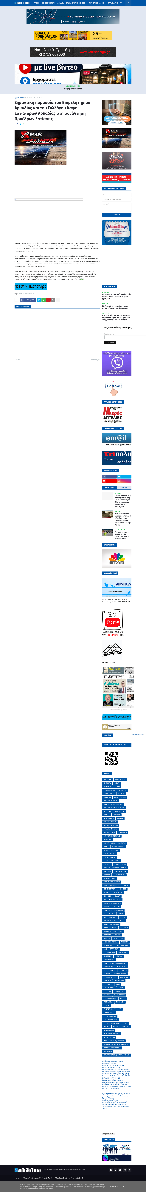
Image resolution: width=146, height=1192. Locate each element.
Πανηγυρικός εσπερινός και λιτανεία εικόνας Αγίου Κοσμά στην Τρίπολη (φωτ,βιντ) (116, 296)
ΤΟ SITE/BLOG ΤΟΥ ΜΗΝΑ (112, 1009)
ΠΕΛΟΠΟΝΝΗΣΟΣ (109, 970)
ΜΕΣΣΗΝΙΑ (124, 942)
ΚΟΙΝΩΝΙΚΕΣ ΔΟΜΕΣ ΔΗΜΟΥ (113, 931)
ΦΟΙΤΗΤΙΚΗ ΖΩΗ (109, 1037)
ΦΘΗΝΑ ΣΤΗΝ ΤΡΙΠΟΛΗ (121, 1027)
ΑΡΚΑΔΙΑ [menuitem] (61, 3)
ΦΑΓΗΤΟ (107, 1027)
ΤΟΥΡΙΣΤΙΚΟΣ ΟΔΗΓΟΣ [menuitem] (96, 3)
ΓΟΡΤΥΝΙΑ (107, 864)
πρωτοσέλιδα (114, 709)
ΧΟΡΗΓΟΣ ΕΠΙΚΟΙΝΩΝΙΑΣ (112, 1048)
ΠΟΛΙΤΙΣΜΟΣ (124, 977)
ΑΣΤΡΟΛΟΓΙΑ (123, 832)
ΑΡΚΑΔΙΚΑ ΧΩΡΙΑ (109, 832)
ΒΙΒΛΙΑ (106, 847)
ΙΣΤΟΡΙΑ (122, 917)
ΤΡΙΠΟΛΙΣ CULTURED (110, 1020)
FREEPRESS (107, 787)
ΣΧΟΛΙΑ (124, 488)
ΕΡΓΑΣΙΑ (106, 907)
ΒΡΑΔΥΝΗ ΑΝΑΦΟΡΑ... (111, 850)
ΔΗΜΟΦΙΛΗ (109, 488)
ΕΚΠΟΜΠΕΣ (107, 896)
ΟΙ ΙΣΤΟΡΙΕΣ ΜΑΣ (109, 952)
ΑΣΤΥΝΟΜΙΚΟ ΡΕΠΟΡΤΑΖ (112, 836)
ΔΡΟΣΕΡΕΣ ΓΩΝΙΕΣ (110, 878)
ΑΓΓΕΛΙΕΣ (121, 794)
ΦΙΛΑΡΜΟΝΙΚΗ (109, 1030)
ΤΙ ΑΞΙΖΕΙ (106, 1005)
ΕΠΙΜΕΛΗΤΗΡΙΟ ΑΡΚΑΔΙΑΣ (33, 98)
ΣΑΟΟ (118, 984)
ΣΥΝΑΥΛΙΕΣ (107, 991)
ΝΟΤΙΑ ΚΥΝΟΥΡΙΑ (122, 945)
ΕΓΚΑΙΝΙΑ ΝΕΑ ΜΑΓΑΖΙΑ (111, 885)
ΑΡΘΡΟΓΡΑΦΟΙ (109, 818)
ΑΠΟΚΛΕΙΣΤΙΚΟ (119, 811)
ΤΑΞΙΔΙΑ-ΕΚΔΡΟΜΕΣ (110, 998)
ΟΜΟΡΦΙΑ (119, 956)
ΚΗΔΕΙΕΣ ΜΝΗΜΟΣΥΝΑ (111, 924)
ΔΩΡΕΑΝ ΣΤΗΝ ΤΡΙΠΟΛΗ (112, 882)
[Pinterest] (48, 300)
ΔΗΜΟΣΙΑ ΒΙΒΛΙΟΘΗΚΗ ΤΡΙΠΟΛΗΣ (115, 868)
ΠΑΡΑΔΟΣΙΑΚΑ (108, 967)
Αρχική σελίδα (19, 98)
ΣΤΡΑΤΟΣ (121, 988)
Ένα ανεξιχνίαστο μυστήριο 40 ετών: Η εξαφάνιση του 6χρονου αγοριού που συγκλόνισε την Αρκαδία (123, 519)
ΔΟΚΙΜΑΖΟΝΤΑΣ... (119, 875)
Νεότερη (18, 360)
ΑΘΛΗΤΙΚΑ (107, 797)
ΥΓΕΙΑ (125, 1023)
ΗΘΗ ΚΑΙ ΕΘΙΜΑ (109, 914)
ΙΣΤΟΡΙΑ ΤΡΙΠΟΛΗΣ (110, 921)
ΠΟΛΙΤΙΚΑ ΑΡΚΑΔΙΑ (120, 974)
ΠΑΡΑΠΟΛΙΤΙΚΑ (121, 967)
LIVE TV (117, 787)
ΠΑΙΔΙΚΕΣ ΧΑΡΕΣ (109, 960)
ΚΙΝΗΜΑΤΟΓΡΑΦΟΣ (110, 928)
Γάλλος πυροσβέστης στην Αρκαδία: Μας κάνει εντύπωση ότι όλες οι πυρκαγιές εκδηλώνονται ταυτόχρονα (123, 501)
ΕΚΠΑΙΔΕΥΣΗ (118, 892)
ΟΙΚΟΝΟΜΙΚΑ (123, 952)
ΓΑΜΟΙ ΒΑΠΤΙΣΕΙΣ (109, 854)
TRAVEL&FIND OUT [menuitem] (115, 3)
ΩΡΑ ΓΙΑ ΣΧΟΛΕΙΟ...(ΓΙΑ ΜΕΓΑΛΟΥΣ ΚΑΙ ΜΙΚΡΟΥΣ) (116, 1055)
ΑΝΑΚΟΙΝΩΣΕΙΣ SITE (110, 801)
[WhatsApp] (23, 124)
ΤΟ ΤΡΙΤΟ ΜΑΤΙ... (109, 1013)
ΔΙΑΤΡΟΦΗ (107, 871)
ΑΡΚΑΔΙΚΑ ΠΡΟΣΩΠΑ (110, 829)
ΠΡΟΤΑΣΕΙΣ (107, 981)
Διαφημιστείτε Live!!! (73, 89)
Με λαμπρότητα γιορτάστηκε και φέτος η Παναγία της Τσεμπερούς (115, 307)
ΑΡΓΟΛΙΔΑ (117, 815)
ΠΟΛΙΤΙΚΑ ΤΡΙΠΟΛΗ (110, 977)
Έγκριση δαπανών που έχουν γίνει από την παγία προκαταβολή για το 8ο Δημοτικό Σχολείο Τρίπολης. (116, 1096)
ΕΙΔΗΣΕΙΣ (125, 885)
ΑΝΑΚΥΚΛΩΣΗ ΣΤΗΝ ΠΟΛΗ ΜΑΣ (114, 808)
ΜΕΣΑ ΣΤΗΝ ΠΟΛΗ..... (110, 942)
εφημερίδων (124, 709)
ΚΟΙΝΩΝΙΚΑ (124, 928)
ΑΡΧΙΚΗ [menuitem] (36, 3)
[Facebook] (17, 124)
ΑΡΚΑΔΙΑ (120, 818)
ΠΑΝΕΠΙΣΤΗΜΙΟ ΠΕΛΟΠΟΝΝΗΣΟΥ (115, 963)
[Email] (53, 300)
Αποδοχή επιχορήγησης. (110, 1100)
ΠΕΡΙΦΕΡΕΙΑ (123, 970)
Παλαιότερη (95, 360)
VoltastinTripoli (28, 1178)
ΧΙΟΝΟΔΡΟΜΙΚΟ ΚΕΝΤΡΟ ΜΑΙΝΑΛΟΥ (116, 1044)
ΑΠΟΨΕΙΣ (107, 815)
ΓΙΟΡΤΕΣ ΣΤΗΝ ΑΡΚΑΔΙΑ (111, 861)
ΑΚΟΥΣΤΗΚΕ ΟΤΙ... (120, 797)
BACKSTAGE (107, 779)
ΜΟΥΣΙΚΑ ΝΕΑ (108, 945)
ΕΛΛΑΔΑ (117, 896)
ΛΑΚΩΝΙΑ (107, 938)
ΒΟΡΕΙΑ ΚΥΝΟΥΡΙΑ (118, 847)
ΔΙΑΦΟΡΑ (107, 875)
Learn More (114, 1187)
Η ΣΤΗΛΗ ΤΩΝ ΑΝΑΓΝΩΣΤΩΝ (113, 910)
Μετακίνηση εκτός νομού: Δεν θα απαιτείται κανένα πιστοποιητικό (122, 535)
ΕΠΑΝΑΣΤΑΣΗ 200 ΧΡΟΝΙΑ (112, 900)
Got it (124, 1187)
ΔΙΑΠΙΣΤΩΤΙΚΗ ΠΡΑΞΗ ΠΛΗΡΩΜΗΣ (113, 1065)
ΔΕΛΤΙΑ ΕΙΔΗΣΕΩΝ (120, 864)
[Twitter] (20, 124)
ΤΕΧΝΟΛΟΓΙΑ (108, 1002)
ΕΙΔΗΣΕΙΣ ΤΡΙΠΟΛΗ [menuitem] (48, 3)
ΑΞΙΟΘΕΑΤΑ (107, 811)
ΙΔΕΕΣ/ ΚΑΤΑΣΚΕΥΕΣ (110, 917)
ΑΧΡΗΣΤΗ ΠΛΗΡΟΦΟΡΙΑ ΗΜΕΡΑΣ (114, 843)
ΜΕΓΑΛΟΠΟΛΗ (118, 938)
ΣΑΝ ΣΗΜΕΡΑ (108, 984)
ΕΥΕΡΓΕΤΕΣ (116, 907)
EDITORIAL (107, 783)
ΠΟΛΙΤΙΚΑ (107, 974)
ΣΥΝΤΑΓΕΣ (107, 995)
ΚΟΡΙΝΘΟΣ (107, 935)
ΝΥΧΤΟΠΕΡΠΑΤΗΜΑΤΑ (111, 949)
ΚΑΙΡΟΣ (122, 921)
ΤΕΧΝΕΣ (122, 998)
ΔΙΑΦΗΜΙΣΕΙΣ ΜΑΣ (120, 871)
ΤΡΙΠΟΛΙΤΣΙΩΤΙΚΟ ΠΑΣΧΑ (112, 1023)
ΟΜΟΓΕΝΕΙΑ (108, 956)
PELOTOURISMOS (109, 790)
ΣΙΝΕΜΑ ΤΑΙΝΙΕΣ (109, 988)
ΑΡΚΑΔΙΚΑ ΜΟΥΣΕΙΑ (110, 822)
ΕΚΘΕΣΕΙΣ (123, 889)
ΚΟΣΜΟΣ (117, 935)
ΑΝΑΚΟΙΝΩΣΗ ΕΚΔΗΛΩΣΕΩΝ (113, 804)
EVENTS (116, 783)
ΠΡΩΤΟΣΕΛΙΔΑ (119, 981)
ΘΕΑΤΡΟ (120, 914)
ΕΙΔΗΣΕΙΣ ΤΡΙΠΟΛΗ (110, 889)
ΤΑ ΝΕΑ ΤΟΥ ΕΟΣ (119, 995)
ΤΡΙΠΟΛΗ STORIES (110, 1016)
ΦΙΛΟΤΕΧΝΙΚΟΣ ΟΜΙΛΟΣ (112, 1034)
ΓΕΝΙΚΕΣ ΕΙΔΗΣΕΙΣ (109, 857)
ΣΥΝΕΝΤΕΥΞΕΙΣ (119, 991)
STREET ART (123, 790)
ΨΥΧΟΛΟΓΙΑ (108, 1051)
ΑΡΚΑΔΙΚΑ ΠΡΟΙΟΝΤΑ (111, 825)
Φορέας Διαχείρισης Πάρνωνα (114, 1041)
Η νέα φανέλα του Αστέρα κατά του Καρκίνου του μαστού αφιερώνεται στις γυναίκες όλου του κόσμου (116, 317)
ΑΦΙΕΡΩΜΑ (107, 839)
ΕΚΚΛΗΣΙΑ (107, 892)
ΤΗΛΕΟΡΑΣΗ (120, 1002)
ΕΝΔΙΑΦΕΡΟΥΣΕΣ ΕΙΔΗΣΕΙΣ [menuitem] (75, 3)
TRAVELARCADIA (109, 794)
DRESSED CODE (120, 779)
